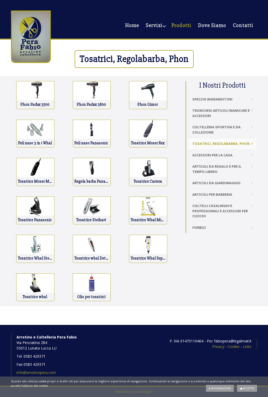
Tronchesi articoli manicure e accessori (221, 113)
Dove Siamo (212, 25)
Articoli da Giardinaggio (216, 183)
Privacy (218, 346)
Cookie (233, 346)
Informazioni (220, 388)
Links (247, 346)
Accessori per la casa (212, 155)
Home (132, 25)
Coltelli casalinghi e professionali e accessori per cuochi (220, 210)
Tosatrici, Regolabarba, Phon (221, 143)
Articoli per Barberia (212, 194)
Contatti (243, 25)
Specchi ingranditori (212, 99)
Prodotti (181, 25)
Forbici (199, 227)
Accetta (248, 388)
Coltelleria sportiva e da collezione (216, 130)
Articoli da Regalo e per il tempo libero (216, 169)
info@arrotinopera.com (36, 372)
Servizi (154, 25)
